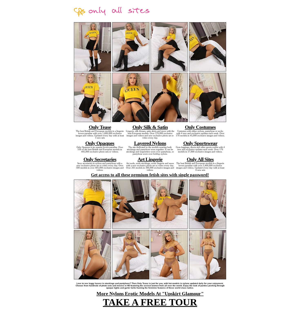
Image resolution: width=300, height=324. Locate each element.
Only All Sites (200, 159)
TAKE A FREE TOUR (150, 302)
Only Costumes (200, 127)
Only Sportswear (200, 143)
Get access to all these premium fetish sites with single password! (150, 174)
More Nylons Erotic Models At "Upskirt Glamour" (150, 293)
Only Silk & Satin (150, 127)
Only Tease (100, 127)
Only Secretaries (99, 159)
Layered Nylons (150, 143)
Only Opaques (99, 143)
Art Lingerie (150, 159)
